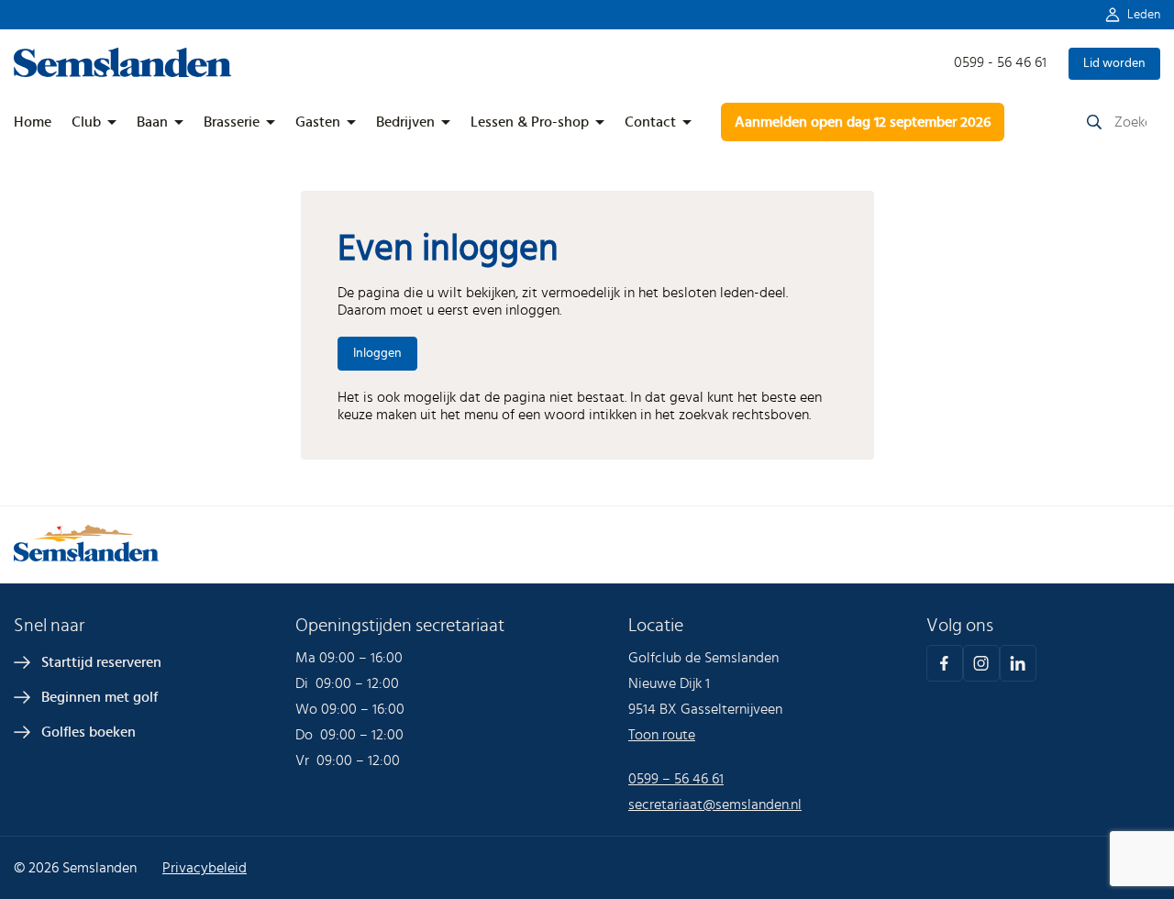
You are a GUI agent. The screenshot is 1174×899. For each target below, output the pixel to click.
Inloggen (377, 353)
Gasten (317, 122)
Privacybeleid (204, 867)
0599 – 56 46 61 (676, 778)
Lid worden (1114, 63)
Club (86, 122)
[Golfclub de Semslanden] (123, 72)
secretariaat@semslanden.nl (715, 804)
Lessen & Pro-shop (530, 122)
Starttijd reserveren (101, 662)
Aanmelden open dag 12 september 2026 (863, 122)
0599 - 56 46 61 (1000, 62)
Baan (152, 122)
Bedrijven (405, 122)
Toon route (661, 734)
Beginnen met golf (99, 697)
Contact (650, 122)
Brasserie (232, 122)
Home (32, 122)
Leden (1143, 14)
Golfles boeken (88, 732)
